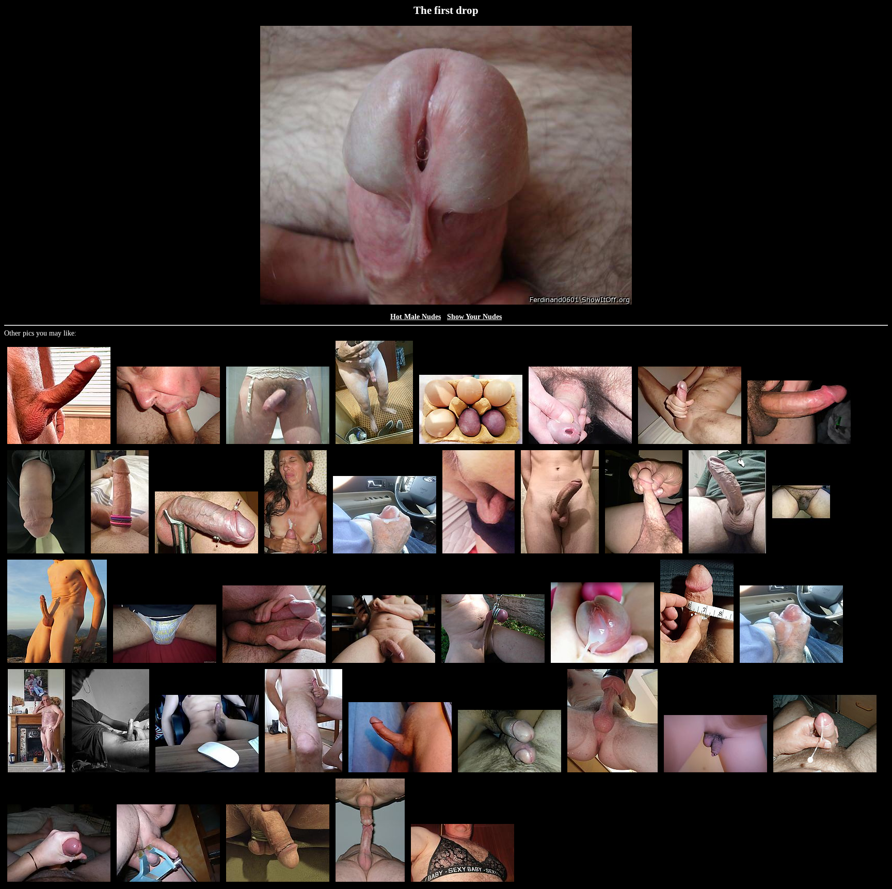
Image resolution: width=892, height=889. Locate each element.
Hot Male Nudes (415, 317)
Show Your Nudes (474, 317)
